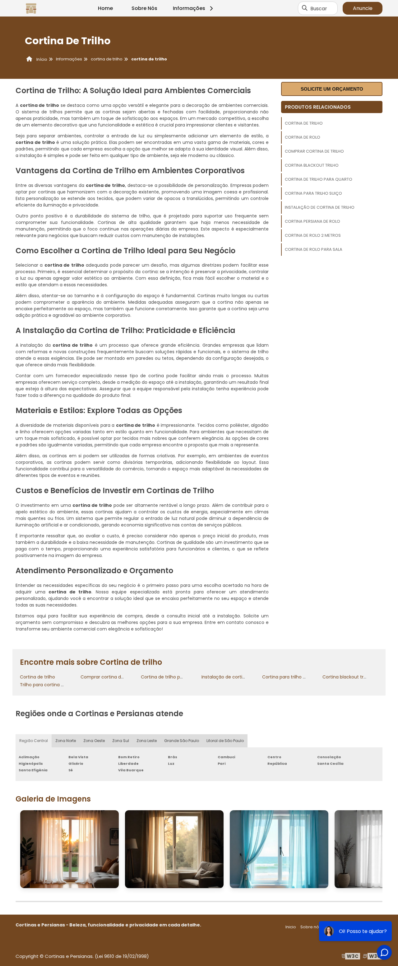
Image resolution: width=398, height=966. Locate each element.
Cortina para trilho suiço (313, 193)
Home (105, 8)
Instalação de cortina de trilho (319, 207)
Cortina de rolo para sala (313, 249)
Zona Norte (65, 740)
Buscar (318, 8)
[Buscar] (304, 8)
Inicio (290, 927)
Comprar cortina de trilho (314, 151)
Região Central (33, 740)
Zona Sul (120, 740)
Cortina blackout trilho (312, 165)
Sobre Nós (144, 8)
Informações (189, 8)
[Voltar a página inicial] (31, 8)
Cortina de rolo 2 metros (313, 235)
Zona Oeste (94, 740)
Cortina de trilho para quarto (318, 179)
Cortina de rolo (302, 137)
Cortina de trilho (304, 123)
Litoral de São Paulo (225, 740)
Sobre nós (310, 927)
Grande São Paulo (181, 740)
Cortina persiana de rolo (312, 221)
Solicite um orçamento (332, 89)
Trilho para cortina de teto (48, 685)
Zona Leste (147, 740)
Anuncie (363, 8)
